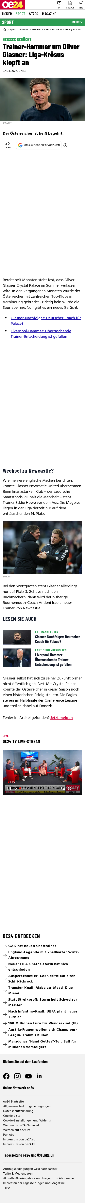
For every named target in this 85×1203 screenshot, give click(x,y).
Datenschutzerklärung (18, 1111)
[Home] (4, 29)
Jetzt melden (61, 718)
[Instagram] (17, 1076)
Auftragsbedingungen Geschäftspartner (30, 1169)
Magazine (49, 13)
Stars (33, 13)
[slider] (23, 788)
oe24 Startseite (13, 1101)
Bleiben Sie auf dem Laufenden (25, 1061)
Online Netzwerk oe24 (18, 1087)
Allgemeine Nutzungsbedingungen (27, 1106)
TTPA (6, 1188)
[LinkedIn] (39, 1076)
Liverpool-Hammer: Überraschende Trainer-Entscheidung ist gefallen (41, 334)
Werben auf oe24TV (16, 1130)
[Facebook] (6, 1076)
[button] (43, 773)
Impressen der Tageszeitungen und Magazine (34, 1183)
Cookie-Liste (11, 1116)
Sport (20, 13)
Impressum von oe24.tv (19, 1144)
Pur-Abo (8, 1134)
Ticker (7, 13)
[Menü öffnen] (81, 14)
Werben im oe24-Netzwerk (21, 1125)
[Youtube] (28, 1076)
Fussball (24, 29)
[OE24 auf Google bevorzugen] (65, 145)
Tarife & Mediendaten (18, 1173)
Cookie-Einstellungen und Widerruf (27, 1120)
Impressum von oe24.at (19, 1139)
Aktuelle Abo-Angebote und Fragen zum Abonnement (40, 1178)
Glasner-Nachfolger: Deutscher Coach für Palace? (46, 321)
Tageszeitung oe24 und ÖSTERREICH (28, 1155)
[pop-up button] (69, 788)
